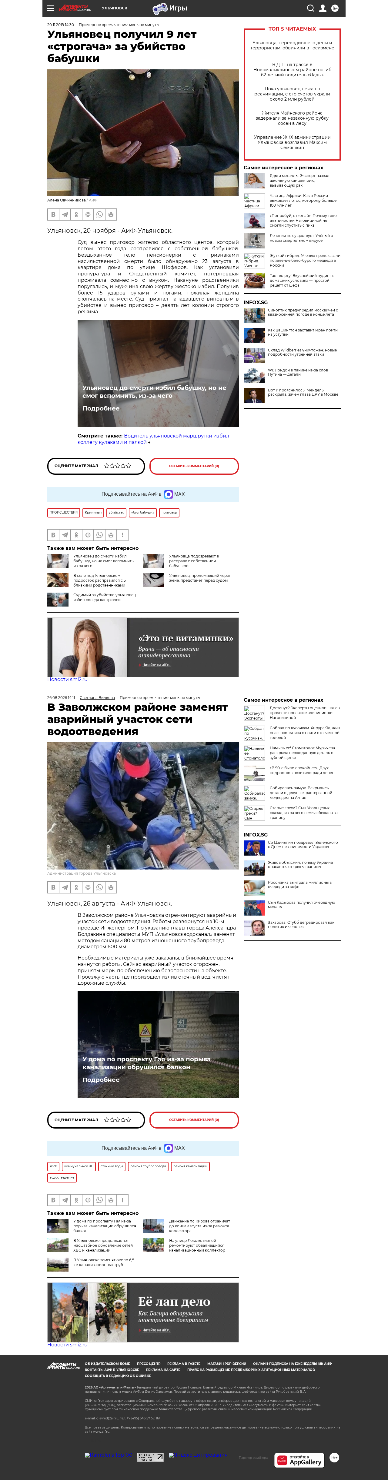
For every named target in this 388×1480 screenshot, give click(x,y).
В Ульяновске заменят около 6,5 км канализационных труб (103, 1262)
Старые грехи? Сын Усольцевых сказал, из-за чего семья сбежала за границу (304, 813)
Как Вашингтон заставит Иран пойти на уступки (303, 332)
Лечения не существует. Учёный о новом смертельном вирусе (301, 238)
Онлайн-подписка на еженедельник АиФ (292, 1364)
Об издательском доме (107, 1364)
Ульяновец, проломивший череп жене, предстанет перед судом (200, 578)
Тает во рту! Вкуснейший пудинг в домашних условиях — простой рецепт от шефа (302, 280)
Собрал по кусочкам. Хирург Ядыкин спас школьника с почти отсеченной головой (305, 733)
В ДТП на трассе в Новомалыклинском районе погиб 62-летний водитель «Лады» (292, 70)
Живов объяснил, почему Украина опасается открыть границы (300, 864)
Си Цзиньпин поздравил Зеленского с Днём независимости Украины (303, 844)
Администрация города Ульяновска (81, 873)
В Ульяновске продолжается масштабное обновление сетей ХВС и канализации (103, 1245)
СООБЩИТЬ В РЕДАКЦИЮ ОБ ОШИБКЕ (118, 1376)
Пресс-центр (148, 1364)
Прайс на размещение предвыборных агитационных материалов (251, 1370)
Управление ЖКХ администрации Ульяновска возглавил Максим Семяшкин (292, 142)
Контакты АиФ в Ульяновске (112, 1370)
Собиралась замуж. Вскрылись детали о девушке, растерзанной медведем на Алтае (301, 793)
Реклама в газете (183, 1364)
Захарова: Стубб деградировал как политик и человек (301, 924)
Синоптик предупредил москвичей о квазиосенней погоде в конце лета (303, 312)
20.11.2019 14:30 (60, 24)
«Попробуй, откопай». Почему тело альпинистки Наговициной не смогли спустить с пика (303, 220)
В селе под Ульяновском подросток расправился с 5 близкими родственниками (99, 580)
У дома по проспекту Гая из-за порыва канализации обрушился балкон (146, 1063)
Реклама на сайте (163, 1370)
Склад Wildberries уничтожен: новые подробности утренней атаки (302, 352)
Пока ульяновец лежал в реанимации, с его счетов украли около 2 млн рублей (292, 94)
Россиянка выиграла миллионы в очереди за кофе (300, 884)
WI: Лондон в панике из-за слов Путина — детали (298, 372)
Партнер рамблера (253, 1457)
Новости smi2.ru (67, 679)
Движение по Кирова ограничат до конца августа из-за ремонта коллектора (199, 1226)
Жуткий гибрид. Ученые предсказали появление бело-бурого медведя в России (305, 260)
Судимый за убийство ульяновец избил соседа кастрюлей (104, 597)
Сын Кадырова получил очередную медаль (301, 904)
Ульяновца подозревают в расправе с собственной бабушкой (194, 561)
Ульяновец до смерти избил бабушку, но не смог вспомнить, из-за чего (154, 391)
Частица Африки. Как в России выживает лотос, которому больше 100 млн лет (303, 200)
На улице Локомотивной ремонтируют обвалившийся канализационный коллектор (197, 1245)
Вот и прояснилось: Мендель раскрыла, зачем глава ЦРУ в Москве (303, 392)
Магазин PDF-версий (226, 1364)
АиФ (93, 200)
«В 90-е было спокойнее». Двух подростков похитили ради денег (302, 770)
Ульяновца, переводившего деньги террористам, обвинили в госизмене (292, 45)
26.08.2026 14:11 (61, 697)
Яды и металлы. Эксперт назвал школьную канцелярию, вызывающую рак (299, 180)
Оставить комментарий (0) (194, 466)
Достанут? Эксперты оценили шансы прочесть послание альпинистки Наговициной (305, 713)
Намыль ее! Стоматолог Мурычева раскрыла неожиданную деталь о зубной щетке (302, 753)
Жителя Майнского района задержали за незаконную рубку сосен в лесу (292, 118)
